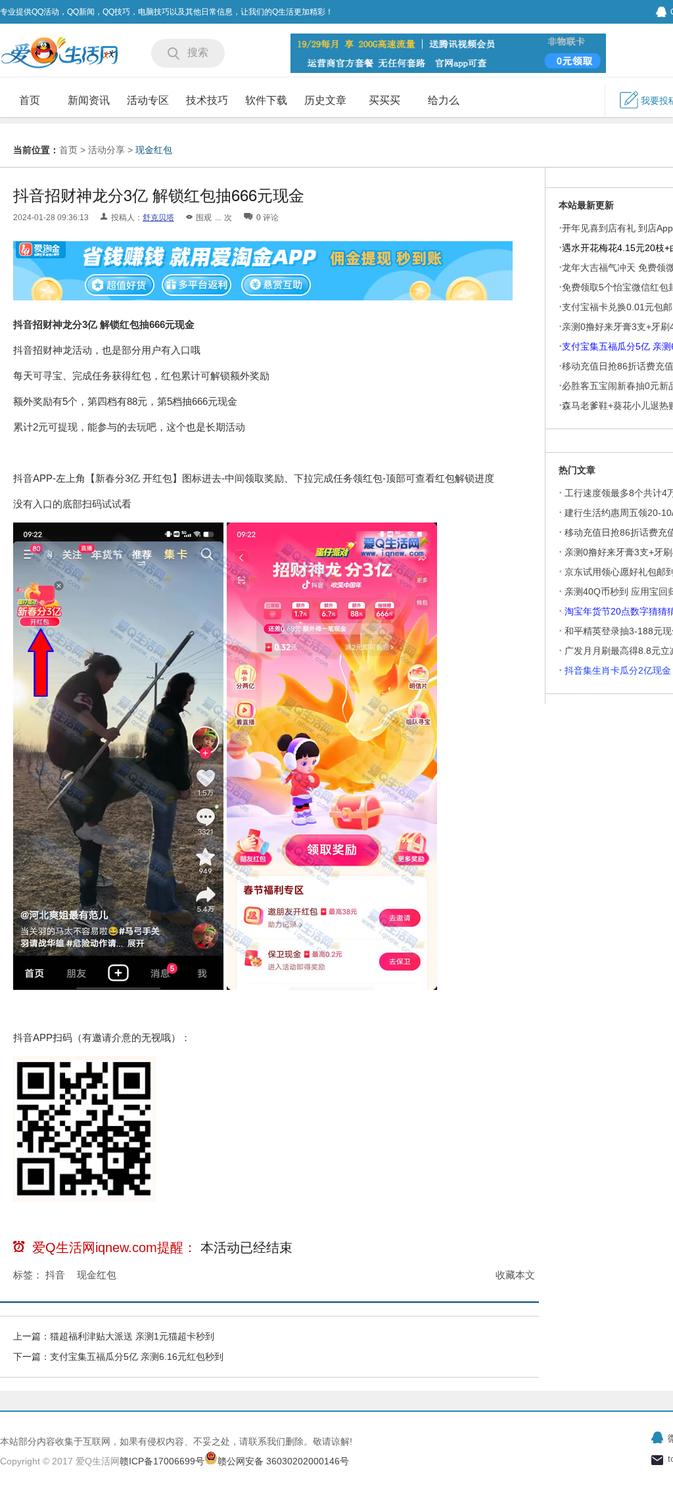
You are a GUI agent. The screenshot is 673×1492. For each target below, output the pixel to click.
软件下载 (266, 100)
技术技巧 (207, 100)
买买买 (384, 100)
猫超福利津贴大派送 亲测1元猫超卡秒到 (133, 1336)
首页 (29, 100)
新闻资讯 (89, 100)
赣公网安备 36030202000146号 (283, 1461)
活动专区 (148, 100)
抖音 (55, 1274)
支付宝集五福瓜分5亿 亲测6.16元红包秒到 (136, 1356)
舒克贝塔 (158, 217)
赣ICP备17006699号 (162, 1461)
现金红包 (153, 150)
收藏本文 (515, 1274)
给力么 (443, 100)
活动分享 (106, 150)
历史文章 (325, 100)
